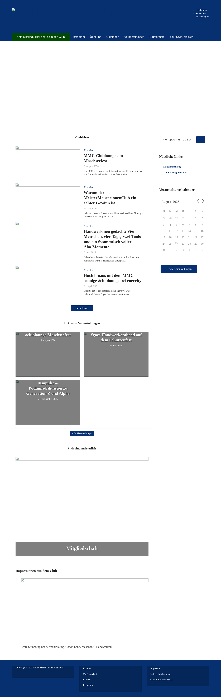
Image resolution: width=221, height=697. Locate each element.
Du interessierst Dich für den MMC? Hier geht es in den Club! (110, 81)
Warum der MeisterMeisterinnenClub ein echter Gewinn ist (110, 197)
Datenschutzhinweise (160, 674)
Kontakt (87, 668)
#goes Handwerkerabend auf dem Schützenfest (116, 337)
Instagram (88, 685)
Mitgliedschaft (82, 548)
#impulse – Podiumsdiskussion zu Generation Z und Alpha (48, 388)
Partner (86, 679)
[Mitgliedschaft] (82, 506)
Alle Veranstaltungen (82, 433)
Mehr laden (82, 308)
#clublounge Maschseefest (48, 335)
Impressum (155, 668)
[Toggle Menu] (198, 4)
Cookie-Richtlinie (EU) (161, 679)
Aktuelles (88, 150)
